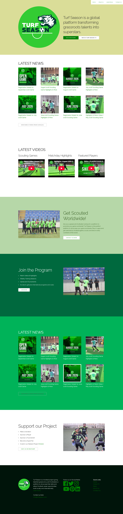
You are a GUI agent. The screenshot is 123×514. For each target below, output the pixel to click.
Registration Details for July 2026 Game (27, 116)
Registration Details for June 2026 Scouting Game (72, 116)
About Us (101, 2)
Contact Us (119, 2)
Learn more (37, 490)
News (95, 486)
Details (41, 444)
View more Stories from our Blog (32, 125)
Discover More (71, 37)
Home (94, 2)
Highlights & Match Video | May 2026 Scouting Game (94, 116)
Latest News (109, 2)
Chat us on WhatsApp (28, 449)
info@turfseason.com (40, 497)
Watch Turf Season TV (89, 37)
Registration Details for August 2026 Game (70, 88)
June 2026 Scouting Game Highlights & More (49, 116)
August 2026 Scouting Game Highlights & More (49, 88)
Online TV (96, 484)
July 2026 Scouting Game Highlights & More (94, 88)
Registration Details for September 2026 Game (26, 88)
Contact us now (71, 237)
